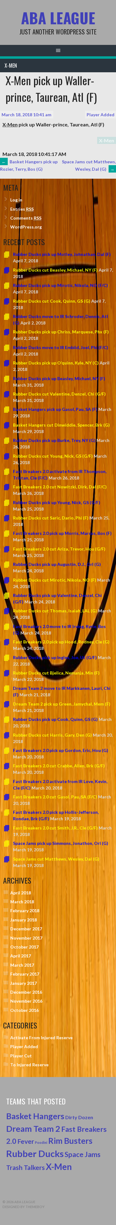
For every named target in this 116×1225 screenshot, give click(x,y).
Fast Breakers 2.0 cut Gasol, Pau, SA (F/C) (55, 796)
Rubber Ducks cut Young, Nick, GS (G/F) (53, 456)
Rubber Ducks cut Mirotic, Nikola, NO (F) (54, 580)
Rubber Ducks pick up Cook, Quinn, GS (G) (55, 719)
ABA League (58, 18)
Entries (22, 209)
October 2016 (24, 1010)
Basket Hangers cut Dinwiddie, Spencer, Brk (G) (61, 425)
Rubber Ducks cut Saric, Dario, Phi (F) (50, 517)
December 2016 (26, 992)
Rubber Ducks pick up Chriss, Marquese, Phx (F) (61, 331)
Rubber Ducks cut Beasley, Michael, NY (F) (55, 269)
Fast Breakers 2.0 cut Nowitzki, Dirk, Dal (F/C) (60, 486)
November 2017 (26, 938)
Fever (25, 1141)
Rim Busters (70, 1141)
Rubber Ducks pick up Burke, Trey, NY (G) (54, 440)
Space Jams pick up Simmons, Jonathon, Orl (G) (60, 843)
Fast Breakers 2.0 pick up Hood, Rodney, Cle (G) (61, 641)
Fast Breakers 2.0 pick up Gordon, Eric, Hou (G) (60, 750)
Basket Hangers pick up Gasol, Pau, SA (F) (55, 409)
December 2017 (26, 928)
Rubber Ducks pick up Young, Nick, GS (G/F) (56, 502)
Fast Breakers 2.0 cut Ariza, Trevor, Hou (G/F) (59, 548)
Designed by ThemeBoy (23, 1207)
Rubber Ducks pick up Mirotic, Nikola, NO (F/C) (60, 285)
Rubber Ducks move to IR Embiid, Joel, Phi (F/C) (60, 347)
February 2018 (24, 910)
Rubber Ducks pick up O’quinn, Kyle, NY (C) (56, 362)
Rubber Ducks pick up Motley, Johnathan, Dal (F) (62, 254)
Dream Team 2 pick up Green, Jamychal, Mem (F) (61, 703)
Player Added (100, 114)
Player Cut (21, 1055)
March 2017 (22, 965)
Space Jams (83, 1154)
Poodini (41, 1142)
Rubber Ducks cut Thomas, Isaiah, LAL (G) (55, 610)
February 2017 (24, 973)
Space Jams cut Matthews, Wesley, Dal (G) (89, 165)
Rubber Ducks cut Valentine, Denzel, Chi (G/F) (59, 393)
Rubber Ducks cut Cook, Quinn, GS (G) (51, 301)
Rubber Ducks (35, 1153)
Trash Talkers (25, 1167)
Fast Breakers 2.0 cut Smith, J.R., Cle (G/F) (55, 827)
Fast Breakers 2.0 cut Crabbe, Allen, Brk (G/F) (59, 765)
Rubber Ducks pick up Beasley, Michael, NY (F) (59, 378)
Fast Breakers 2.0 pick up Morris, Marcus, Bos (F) (62, 533)
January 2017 (23, 983)
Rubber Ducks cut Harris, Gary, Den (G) (52, 735)
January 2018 (23, 919)
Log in (16, 199)
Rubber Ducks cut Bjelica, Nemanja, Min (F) (56, 672)
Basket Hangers (35, 1116)
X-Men (11, 65)
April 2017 (20, 955)
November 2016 (26, 1001)
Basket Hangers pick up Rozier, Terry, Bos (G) (29, 165)
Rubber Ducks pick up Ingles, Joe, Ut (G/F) (55, 657)
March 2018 (22, 901)
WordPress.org (26, 226)
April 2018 (20, 892)
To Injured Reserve (29, 1064)
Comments (25, 218)
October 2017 (24, 946)
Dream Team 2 (33, 1129)
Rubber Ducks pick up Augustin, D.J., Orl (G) (57, 564)
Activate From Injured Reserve (41, 1037)
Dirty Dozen (79, 1117)
